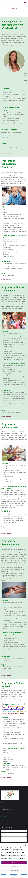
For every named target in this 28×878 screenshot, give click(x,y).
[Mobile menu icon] (25, 2)
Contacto (5, 823)
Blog (4, 819)
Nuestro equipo (6, 813)
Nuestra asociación (7, 809)
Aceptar (14, 862)
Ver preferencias (14, 870)
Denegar (14, 866)
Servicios (5, 816)
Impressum (24, 874)
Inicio (4, 806)
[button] (26, 845)
